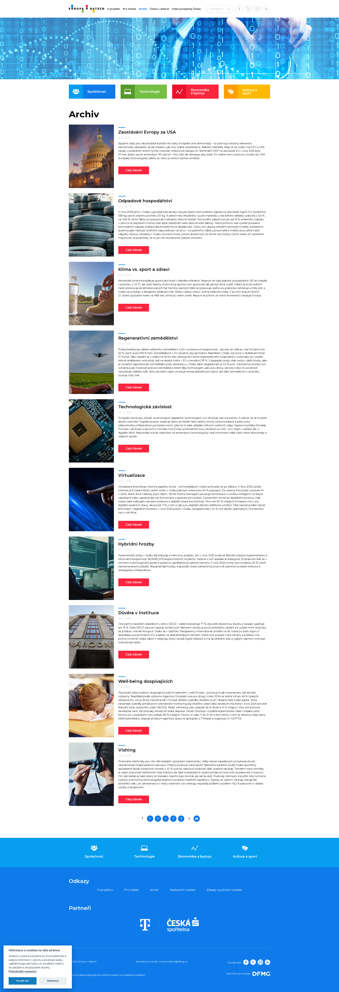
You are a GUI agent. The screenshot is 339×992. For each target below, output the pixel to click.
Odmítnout (53, 980)
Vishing (127, 750)
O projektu (113, 8)
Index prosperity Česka (186, 8)
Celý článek (133, 170)
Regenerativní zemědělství (148, 338)
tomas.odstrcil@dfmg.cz (173, 961)
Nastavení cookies (182, 890)
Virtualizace (131, 475)
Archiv (143, 8)
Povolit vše (22, 980)
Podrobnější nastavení (22, 971)
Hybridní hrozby (136, 544)
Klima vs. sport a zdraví (144, 269)
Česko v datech (159, 8)
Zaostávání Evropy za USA (147, 132)
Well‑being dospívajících (145, 681)
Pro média (129, 8)
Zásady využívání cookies (224, 890)
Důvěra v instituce (138, 612)
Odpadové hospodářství (145, 200)
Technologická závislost (145, 406)
